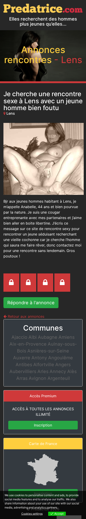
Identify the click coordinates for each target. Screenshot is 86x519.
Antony (39, 357)
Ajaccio (19, 337)
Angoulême (60, 357)
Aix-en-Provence (28, 344)
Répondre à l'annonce (31, 302)
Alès (72, 371)
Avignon (37, 378)
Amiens (66, 337)
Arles (42, 371)
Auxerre (21, 357)
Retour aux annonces (25, 316)
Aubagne (47, 337)
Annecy (58, 371)
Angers (63, 364)
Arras (22, 378)
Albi (32, 337)
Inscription (43, 425)
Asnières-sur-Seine (48, 351)
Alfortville (43, 364)
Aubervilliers (22, 371)
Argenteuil (58, 378)
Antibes (24, 364)
